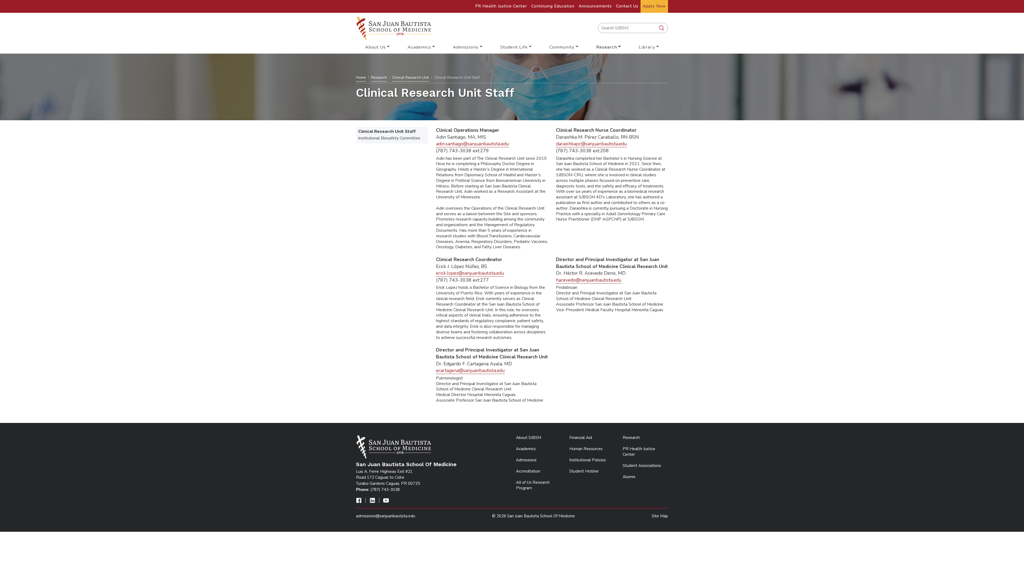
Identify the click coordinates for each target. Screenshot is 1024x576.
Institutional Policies (587, 460)
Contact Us (627, 6)
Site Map (660, 516)
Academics (526, 448)
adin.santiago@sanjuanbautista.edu (472, 144)
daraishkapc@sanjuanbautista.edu (591, 144)
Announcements (595, 6)
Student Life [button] (514, 47)
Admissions (526, 460)
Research (379, 77)
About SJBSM (528, 437)
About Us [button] (375, 47)
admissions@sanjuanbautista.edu (385, 516)
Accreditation (528, 471)
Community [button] (561, 47)
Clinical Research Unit (410, 77)
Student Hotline (584, 471)
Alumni (629, 476)
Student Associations (642, 465)
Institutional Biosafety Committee (389, 138)
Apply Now (654, 6)
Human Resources (586, 448)
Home (361, 77)
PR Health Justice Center (501, 6)
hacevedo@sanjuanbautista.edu (588, 280)
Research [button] (606, 47)
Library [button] (647, 47)
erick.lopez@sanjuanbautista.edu (470, 273)
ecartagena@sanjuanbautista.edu (470, 370)
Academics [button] (419, 47)
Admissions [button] (465, 47)
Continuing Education (552, 6)
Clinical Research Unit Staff (387, 131)
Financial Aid (580, 437)
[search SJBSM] (662, 28)
